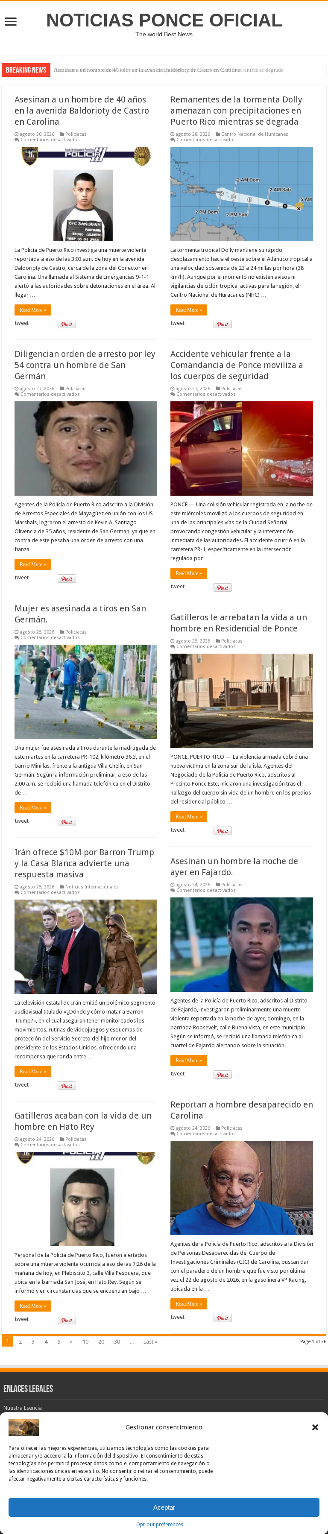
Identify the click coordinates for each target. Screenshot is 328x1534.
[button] (315, 1427)
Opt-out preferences (159, 1525)
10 (85, 1341)
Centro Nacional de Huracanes (254, 134)
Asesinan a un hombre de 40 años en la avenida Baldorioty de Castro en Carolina (147, 70)
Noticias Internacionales (92, 887)
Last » (150, 1341)
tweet (22, 323)
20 (101, 1341)
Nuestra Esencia (22, 1408)
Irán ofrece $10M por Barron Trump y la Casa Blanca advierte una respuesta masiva (84, 863)
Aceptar (164, 1507)
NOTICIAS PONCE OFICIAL (164, 20)
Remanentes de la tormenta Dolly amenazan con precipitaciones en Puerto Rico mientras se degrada (236, 110)
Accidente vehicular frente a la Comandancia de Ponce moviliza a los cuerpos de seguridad (236, 365)
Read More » (33, 310)
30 (117, 1341)
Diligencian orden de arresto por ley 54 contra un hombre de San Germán (85, 365)
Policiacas (76, 134)
